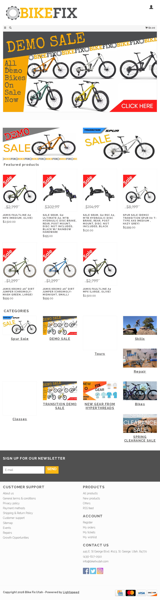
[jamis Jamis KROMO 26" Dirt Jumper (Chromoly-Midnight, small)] (60, 266)
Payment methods (14, 508)
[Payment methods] (120, 592)
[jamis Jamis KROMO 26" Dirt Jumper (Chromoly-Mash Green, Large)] (20, 266)
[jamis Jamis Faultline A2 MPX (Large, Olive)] (100, 266)
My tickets (89, 532)
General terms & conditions (19, 498)
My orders (89, 527)
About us (8, 493)
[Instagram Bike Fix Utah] (100, 571)
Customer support (14, 517)
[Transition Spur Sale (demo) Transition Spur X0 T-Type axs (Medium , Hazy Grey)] (140, 193)
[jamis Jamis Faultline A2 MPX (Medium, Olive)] (20, 193)
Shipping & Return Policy (18, 513)
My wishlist (90, 537)
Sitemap (8, 523)
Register (88, 522)
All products (90, 493)
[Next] (151, 67)
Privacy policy (11, 503)
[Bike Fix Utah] (41, 15)
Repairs (7, 532)
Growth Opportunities (16, 537)
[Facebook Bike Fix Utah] (86, 571)
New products (91, 498)
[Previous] (8, 67)
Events (7, 527)
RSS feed (88, 508)
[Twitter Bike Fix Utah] (93, 571)
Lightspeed (71, 592)
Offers (86, 503)
